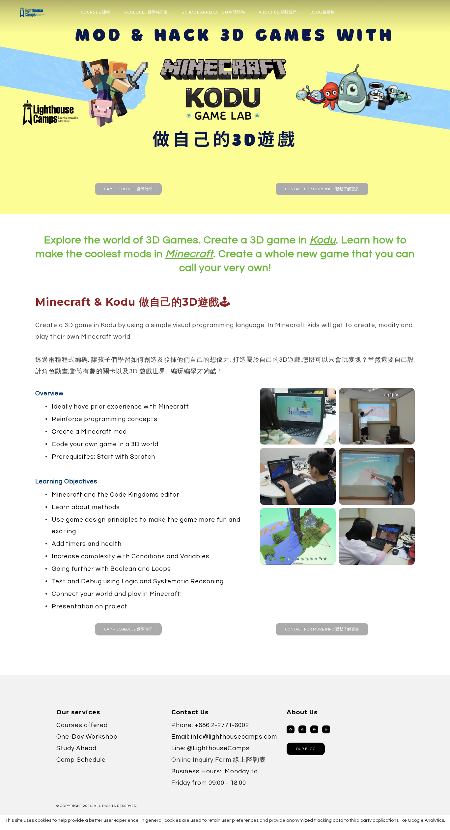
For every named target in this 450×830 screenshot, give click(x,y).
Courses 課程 (95, 12)
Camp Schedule (81, 759)
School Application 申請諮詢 (213, 12)
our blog (306, 748)
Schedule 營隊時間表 (145, 12)
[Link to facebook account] (291, 729)
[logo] (32, 12)
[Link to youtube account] (314, 729)
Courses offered (82, 725)
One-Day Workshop (87, 736)
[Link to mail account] (302, 729)
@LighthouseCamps (218, 748)
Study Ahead (76, 748)
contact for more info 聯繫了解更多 (322, 188)
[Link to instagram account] (326, 729)
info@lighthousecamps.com (234, 736)
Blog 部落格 (322, 12)
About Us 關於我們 (277, 12)
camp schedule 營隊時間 (128, 188)
